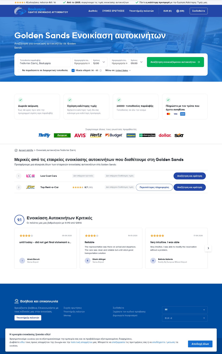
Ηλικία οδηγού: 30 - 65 (87, 70)
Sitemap (67, 315)
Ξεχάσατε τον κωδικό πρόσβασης (129, 311)
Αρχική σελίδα (26, 150)
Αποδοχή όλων (200, 344)
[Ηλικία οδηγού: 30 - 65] (73, 70)
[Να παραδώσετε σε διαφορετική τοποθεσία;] (19, 70)
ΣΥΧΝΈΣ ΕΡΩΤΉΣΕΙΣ (113, 11)
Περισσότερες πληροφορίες (154, 187)
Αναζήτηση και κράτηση (189, 175)
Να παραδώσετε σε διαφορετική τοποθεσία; (44, 70)
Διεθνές (93, 11)
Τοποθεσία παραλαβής (30, 60)
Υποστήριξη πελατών (141, 11)
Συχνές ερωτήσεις (73, 308)
